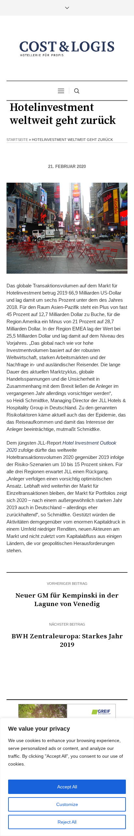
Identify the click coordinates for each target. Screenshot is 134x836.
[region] (67, 777)
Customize (67, 804)
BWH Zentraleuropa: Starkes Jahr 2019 (67, 640)
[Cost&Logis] (67, 49)
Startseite (17, 140)
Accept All (67, 786)
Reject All (67, 822)
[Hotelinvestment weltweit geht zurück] (67, 228)
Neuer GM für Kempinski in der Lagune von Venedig (67, 599)
